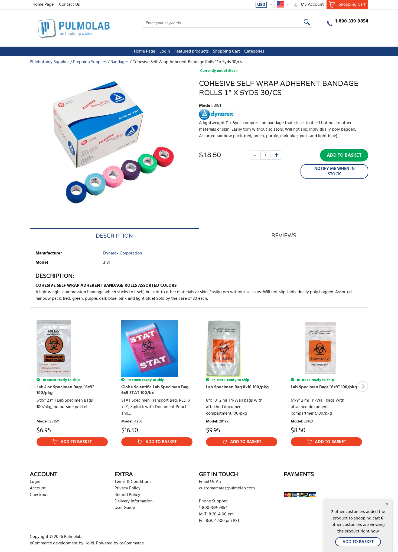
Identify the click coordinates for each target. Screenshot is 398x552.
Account (38, 488)
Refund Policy (127, 494)
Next (362, 386)
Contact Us (69, 4)
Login (164, 51)
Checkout (39, 494)
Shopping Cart (226, 51)
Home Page (43, 4)
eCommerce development (54, 543)
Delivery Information (134, 501)
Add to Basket (344, 155)
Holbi (89, 543)
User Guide (125, 507)
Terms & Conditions (133, 481)
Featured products (191, 51)
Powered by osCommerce (120, 543)
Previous (35, 386)
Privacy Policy (128, 488)
